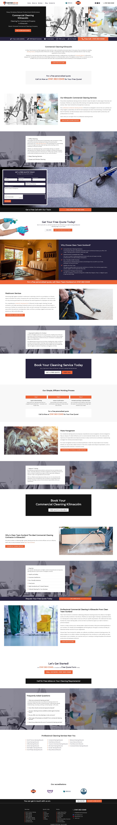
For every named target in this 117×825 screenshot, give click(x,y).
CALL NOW (48, 229)
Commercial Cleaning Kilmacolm (56, 740)
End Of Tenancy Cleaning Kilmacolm (35, 740)
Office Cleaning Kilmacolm (33, 743)
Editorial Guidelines (61, 821)
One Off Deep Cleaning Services (70, 120)
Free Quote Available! (58, 510)
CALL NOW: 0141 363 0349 (75, 209)
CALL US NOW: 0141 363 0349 (58, 672)
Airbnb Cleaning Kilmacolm (33, 745)
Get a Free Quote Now (22, 30)
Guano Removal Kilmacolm (76, 742)
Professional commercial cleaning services (74, 449)
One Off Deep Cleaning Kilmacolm (34, 749)
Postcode (6, 182)
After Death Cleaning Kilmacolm (56, 745)
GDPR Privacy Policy (61, 813)
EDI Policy (59, 817)
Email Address (21, 177)
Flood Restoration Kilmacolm (76, 743)
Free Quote (46, 813)
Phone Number (35, 177)
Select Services (28, 182)
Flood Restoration (29, 821)
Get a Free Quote (75, 598)
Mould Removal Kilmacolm (54, 742)
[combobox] (35, 184)
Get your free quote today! (63, 229)
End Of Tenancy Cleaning (31, 812)
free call (67, 372)
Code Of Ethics (60, 820)
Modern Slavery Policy (61, 812)
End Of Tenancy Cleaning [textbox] (31, 184)
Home (29, 3)
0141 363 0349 (109, 3)
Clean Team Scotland (58, 62)
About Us (46, 814)
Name (5, 177)
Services (40, 3)
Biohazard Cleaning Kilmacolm (77, 740)
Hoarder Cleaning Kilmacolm (55, 747)
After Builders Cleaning (30, 817)
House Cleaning (29, 813)
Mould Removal (29, 820)
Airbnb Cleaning (29, 816)
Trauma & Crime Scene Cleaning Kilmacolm (58, 743)
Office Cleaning (29, 814)
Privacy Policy (60, 816)
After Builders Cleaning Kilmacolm (34, 747)
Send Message (7, 201)
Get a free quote (53, 372)
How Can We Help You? (8, 186)
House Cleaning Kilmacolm (33, 742)
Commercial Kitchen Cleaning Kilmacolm (79, 745)
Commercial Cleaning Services (15, 315)
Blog (46, 3)
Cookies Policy (60, 814)
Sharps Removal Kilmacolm (55, 749)
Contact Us (52, 3)
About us (34, 3)
